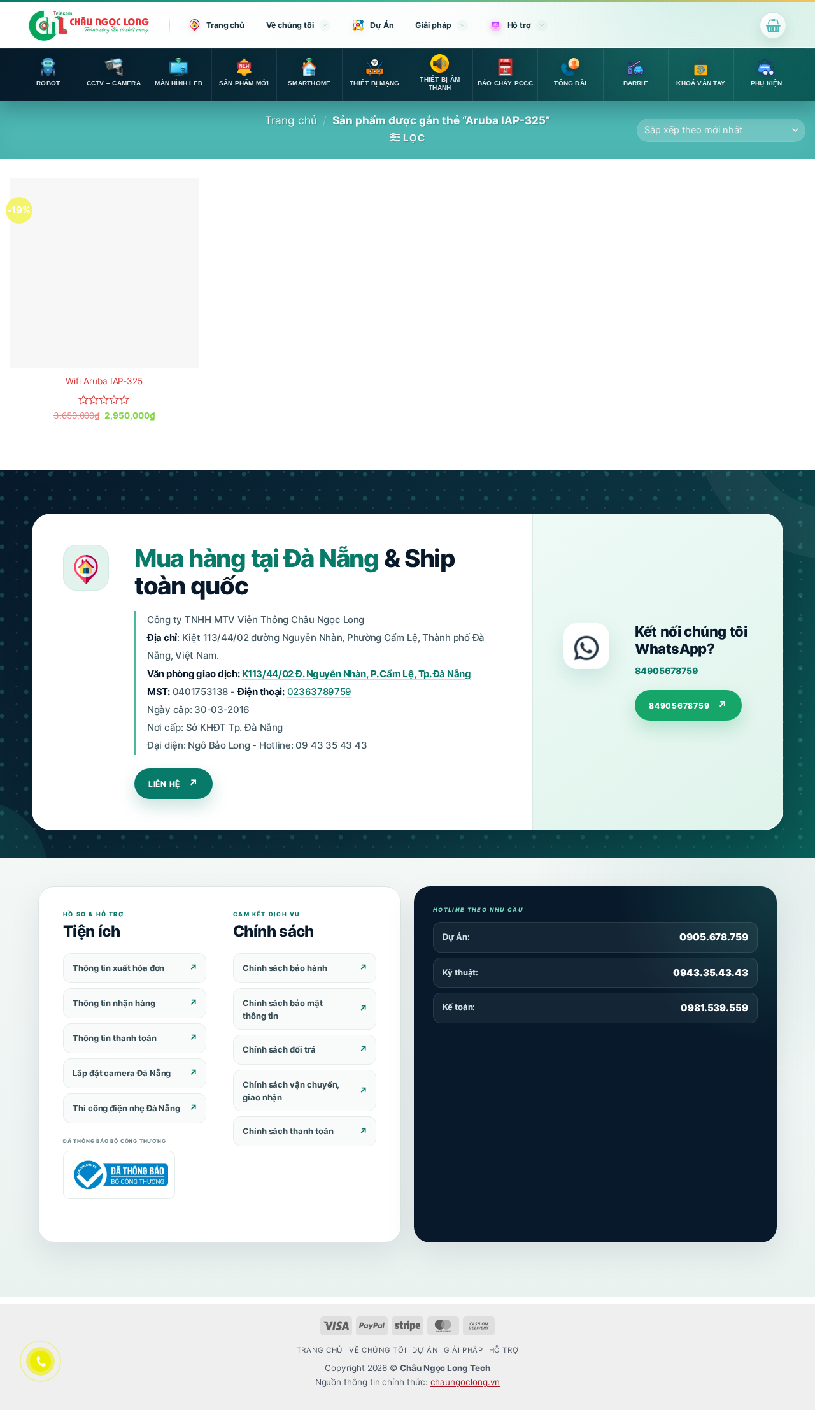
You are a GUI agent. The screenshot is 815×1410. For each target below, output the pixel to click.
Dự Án (382, 25)
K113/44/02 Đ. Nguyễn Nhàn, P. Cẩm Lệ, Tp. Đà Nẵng (356, 674)
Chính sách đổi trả (279, 1049)
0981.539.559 (714, 1008)
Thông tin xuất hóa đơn (118, 968)
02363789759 (319, 692)
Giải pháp (433, 25)
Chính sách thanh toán (288, 1131)
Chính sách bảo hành (285, 968)
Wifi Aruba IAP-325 (104, 381)
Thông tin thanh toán (115, 1038)
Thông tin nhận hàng (114, 1003)
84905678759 (666, 670)
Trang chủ (225, 25)
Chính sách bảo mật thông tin (283, 1009)
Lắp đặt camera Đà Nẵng (122, 1073)
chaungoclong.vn (465, 1382)
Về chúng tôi (290, 25)
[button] (773, 25)
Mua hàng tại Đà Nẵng (256, 558)
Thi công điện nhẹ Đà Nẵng (126, 1108)
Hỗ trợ (519, 25)
